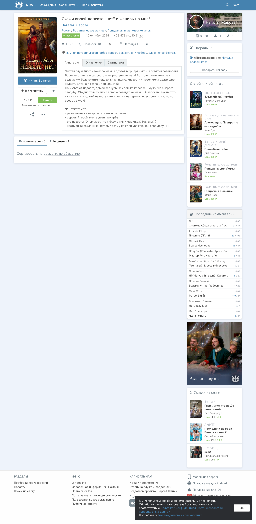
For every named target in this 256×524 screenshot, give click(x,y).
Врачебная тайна (216, 149)
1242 (207, 451)
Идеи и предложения (144, 482)
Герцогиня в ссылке (218, 191)
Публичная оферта (84, 503)
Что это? (216, 325)
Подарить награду (214, 70)
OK (242, 508)
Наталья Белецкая (215, 100)
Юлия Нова (211, 172)
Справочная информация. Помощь (96, 487)
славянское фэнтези (162, 52)
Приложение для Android (209, 483)
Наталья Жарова (75, 25)
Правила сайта (82, 491)
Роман (66, 30)
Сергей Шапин (167, 491)
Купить (47, 100)
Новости (19, 487)
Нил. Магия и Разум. (216, 455)
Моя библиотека (92, 4)
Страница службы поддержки (150, 487)
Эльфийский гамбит (218, 96)
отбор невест (108, 52)
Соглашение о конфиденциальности (96, 495)
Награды (201, 48)
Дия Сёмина (211, 152)
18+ (189, 495)
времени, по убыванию (62, 153)
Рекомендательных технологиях (179, 515)
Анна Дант (210, 130)
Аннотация (72, 62)
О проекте (79, 482)
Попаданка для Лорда (219, 168)
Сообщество (67, 4)
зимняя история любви (82, 52)
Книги (30, 4)
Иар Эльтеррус (213, 413)
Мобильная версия (205, 477)
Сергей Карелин (214, 436)
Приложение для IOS (207, 489)
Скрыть (233, 326)
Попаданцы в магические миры (129, 30)
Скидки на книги (207, 392)
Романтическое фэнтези (89, 30)
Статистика (116, 62)
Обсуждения (48, 4)
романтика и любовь (133, 52)
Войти (236, 4)
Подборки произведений (31, 482)
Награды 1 (130, 44)
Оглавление (94, 62)
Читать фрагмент (40, 80)
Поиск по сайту (24, 491)
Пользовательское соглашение (93, 499)
